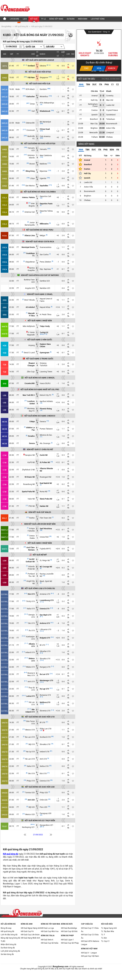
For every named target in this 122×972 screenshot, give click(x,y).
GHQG (4, 78)
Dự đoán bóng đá (8, 948)
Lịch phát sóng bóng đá (10, 951)
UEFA (4, 66)
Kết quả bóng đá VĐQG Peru (39, 230)
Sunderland (110, 115)
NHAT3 (4, 549)
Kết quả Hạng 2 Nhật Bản (40, 320)
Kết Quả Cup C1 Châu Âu (90, 929)
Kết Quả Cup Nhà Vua (49, 931)
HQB (4, 346)
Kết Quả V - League (89, 953)
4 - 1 (37, 247)
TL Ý (103, 935)
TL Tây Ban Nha (107, 931)
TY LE (43, 19)
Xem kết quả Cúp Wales (39, 512)
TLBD (3, 941)
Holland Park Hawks (113, 54)
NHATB (4, 327)
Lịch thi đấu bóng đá (9, 935)
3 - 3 (37, 137)
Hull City (94, 100)
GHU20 (4, 793)
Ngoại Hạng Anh (10, 24)
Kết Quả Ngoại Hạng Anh (31, 928)
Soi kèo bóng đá (7, 954)
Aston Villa (110, 128)
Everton (95, 110)
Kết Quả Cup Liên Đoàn (30, 935)
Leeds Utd (110, 105)
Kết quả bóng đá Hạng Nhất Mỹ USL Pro (40, 389)
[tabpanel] (99, 52)
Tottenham (110, 119)
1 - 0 (37, 156)
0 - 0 (37, 178)
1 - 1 (37, 104)
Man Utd (109, 100)
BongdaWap (6, 26)
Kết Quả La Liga (47, 928)
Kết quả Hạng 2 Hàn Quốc (39, 339)
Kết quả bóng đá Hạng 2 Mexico (39, 416)
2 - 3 (37, 205)
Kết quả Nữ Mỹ (40, 555)
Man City (94, 124)
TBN (88, 84)
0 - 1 (37, 224)
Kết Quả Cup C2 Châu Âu (90, 936)
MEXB (4, 422)
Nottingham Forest (93, 105)
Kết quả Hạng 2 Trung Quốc (39, 359)
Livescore (14, 19)
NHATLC (4, 530)
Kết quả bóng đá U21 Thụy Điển (40, 820)
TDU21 (4, 826)
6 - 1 (37, 429)
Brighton (94, 128)
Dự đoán (70, 19)
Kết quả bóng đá (21, 26)
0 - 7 (37, 455)
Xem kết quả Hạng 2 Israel (40, 294)
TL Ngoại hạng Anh (109, 928)
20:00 (102, 123)
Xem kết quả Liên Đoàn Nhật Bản (39, 524)
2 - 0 (37, 171)
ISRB (5, 300)
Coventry (109, 96)
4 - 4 (37, 601)
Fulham (95, 137)
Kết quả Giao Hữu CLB (39, 83)
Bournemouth (111, 124)
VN (117, 149)
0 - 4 (37, 773)
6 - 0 (37, 652)
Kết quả (33, 19)
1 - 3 (37, 518)
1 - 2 (37, 326)
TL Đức (104, 938)
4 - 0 (37, 77)
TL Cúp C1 (105, 941)
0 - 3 (37, 111)
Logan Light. (85, 53)
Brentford (94, 119)
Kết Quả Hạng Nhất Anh (30, 938)
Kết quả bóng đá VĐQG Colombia (40, 192)
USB (4, 395)
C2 (117, 84)
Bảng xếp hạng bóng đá (10, 938)
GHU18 (4, 723)
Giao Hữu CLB (95, 32)
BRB (4, 384)
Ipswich (95, 115)
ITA (100, 84)
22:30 (102, 132)
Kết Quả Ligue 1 (67, 940)
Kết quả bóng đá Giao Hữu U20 (39, 787)
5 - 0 (37, 443)
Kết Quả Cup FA (27, 931)
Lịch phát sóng (98, 19)
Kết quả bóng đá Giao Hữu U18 (39, 717)
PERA (4, 236)
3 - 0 (37, 66)
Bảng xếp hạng (56, 19)
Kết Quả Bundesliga (69, 928)
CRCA (4, 248)
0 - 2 (37, 609)
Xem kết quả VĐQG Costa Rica (40, 241)
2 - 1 (37, 254)
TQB (4, 365)
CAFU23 (4, 281)
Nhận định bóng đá (8, 944)
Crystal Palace (112, 110)
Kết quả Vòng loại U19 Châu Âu (40, 588)
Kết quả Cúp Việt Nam (90, 956)
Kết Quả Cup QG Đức (69, 931)
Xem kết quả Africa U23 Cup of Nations (40, 275)
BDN (112, 149)
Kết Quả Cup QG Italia (49, 943)
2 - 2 (37, 149)
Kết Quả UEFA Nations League (90, 943)
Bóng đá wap (6, 928)
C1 (112, 84)
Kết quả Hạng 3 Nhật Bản (40, 543)
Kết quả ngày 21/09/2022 (41, 26)
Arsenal (95, 96)
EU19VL (4, 594)
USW (4, 561)
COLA (4, 198)
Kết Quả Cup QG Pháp (70, 943)
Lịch (25, 19)
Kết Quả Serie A (47, 940)
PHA (107, 84)
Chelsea (109, 137)
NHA (81, 84)
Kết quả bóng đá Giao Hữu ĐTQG (39, 143)
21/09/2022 (38, 835)
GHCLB (4, 90)
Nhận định (82, 19)
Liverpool (110, 133)
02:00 (102, 137)
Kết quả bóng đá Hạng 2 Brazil (40, 378)
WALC (4, 518)
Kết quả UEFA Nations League (40, 60)
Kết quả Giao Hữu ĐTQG (40, 72)
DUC (94, 84)
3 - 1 (37, 807)
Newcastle (93, 133)
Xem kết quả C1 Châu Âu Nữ (40, 449)
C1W (4, 455)
